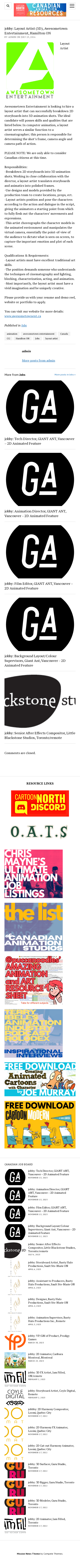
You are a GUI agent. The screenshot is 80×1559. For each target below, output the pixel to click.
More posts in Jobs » (65, 374)
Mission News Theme (28, 1553)
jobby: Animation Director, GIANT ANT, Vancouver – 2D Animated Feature (35, 513)
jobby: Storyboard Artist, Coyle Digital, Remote (52, 1392)
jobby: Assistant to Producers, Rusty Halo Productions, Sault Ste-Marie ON (51, 1282)
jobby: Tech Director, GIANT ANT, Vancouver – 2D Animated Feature (39, 441)
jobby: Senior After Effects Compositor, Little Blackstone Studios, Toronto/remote (39, 735)
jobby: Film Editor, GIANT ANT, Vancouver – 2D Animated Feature (38, 585)
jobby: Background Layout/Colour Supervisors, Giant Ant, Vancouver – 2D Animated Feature (35, 661)
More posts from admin (38, 360)
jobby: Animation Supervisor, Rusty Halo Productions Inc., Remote (49, 1319)
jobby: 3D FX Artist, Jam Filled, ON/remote (46, 1374)
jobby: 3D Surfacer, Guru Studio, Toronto (47, 1465)
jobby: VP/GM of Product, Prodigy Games (49, 1337)
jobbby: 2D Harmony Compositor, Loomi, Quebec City (48, 1410)
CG (8, 338)
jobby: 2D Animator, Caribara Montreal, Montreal (45, 1355)
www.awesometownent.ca (22, 316)
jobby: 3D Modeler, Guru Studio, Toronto (47, 1502)
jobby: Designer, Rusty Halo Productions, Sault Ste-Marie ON (48, 1300)
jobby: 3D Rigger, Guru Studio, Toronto (51, 1482)
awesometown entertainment (38, 333)
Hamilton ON (22, 338)
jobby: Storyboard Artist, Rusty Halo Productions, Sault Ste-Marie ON (50, 1264)
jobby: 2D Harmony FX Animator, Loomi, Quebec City (48, 1429)
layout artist (51, 338)
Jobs (24, 325)
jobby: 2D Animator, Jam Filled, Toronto (46, 1520)
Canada (64, 333)
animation (12, 333)
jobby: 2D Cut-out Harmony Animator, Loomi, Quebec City (51, 1447)
